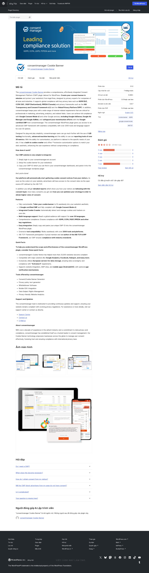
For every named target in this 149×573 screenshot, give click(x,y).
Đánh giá (31, 78)
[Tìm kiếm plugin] (30, 17)
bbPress (119, 545)
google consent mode (125, 121)
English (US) (129, 112)
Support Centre (24, 315)
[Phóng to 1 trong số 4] (37, 353)
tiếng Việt (30, 560)
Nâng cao (101, 131)
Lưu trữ (10, 545)
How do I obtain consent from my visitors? (32, 479)
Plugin (37, 545)
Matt (118, 542)
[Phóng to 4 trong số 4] (89, 379)
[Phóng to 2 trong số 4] (63, 353)
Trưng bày (38, 539)
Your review (102, 168)
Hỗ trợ (130, 78)
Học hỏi (64, 539)
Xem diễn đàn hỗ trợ (105, 185)
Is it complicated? (22, 492)
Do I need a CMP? (23, 466)
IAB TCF (130, 125)
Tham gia (92, 539)
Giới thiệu (11, 539)
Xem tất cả (129, 168)
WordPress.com (122, 539)
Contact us (23, 318)
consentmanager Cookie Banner (42, 69)
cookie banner (123, 117)
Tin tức (10, 542)
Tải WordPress (139, 3)
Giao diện (38, 542)
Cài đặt (42, 78)
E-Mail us (22, 321)
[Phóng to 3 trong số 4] (89, 353)
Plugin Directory (13, 10)
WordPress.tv (67, 549)
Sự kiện (91, 542)
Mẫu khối (38, 549)
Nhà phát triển (54, 78)
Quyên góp (93, 545)
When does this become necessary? (29, 473)
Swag (91, 549)
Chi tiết (20, 78)
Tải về (130, 67)
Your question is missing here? (27, 498)
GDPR (130, 117)
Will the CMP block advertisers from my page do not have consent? (41, 486)
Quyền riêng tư (13, 549)
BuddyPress (121, 549)
